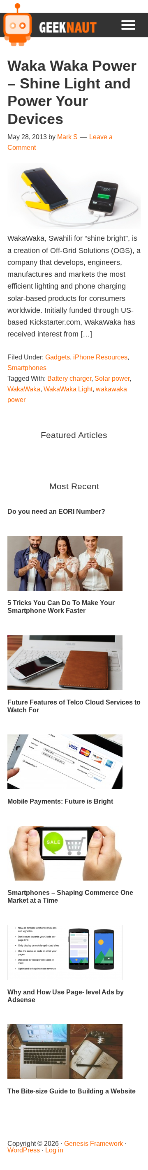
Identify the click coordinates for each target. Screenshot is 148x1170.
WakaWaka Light (68, 389)
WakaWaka (23, 389)
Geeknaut (48, 25)
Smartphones (26, 367)
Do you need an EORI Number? (56, 511)
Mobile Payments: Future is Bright (60, 801)
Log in (54, 1150)
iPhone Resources (100, 357)
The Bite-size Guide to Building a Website (71, 1091)
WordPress (23, 1150)
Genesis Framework (93, 1143)
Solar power (112, 378)
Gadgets (57, 357)
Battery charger (69, 378)
